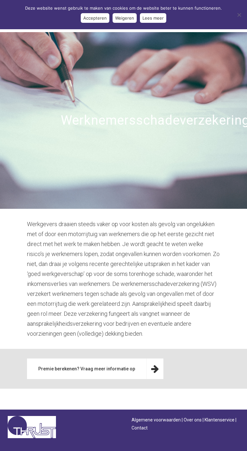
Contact (140, 427)
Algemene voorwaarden (156, 419)
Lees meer (153, 18)
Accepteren (95, 18)
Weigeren (124, 18)
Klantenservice (219, 419)
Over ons (193, 419)
